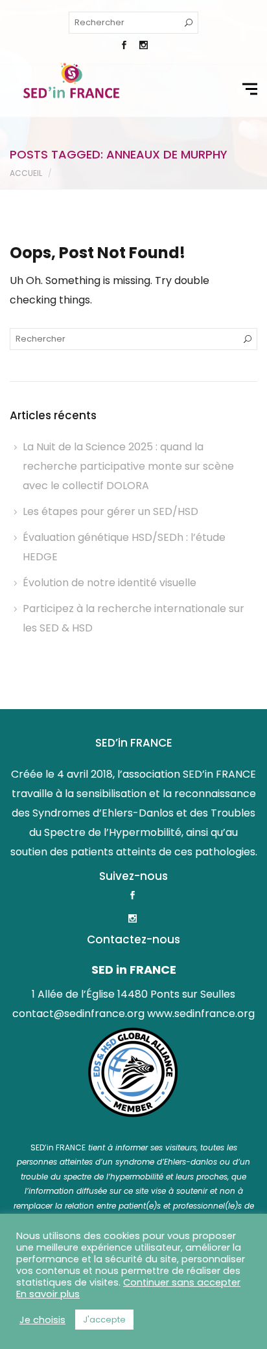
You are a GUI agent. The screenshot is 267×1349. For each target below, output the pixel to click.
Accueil (26, 173)
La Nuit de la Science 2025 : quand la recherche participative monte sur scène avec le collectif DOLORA (128, 466)
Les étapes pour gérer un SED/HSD (110, 511)
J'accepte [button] (104, 1319)
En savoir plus (48, 1294)
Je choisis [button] (42, 1320)
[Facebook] (124, 46)
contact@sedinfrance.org (78, 1013)
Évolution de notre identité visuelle (109, 582)
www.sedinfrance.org (201, 1013)
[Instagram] (143, 46)
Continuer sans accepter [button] (181, 1282)
